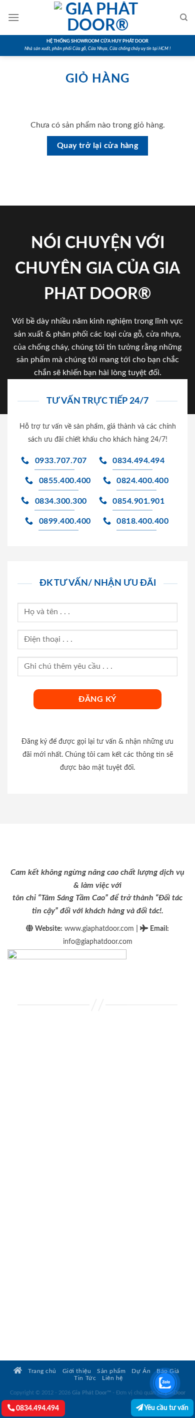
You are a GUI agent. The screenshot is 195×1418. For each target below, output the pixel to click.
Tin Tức (85, 1378)
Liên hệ (112, 1378)
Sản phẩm (111, 1371)
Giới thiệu (76, 1371)
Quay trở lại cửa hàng (97, 146)
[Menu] (14, 17)
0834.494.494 (36, 1408)
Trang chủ (41, 1371)
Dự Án (141, 1371)
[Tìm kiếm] (184, 17)
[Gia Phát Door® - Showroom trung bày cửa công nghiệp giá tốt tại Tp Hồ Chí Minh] (98, 17)
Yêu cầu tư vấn (165, 1407)
